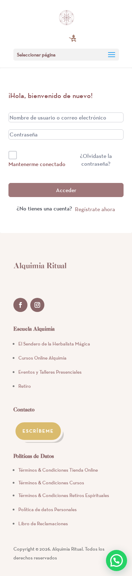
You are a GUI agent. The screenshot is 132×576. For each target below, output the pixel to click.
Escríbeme (38, 431)
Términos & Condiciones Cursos (51, 482)
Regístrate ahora (95, 209)
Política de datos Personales (47, 509)
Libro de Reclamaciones (43, 523)
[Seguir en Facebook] (20, 305)
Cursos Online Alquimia (42, 358)
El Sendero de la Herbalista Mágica (54, 344)
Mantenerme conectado (36, 163)
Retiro (24, 386)
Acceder (66, 190)
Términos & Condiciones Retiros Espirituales (63, 495)
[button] (116, 560)
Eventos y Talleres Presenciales (50, 372)
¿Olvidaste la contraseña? (96, 159)
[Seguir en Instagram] (37, 305)
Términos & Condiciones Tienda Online (58, 470)
